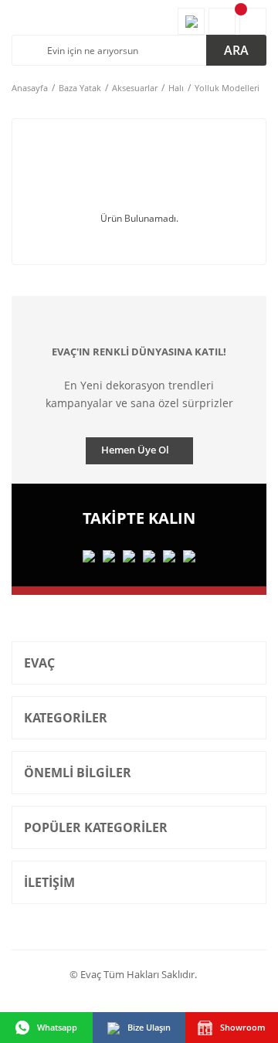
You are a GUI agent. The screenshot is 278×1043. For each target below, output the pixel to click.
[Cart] (252, 21)
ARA (236, 50)
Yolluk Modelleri (227, 87)
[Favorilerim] (191, 21)
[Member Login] (222, 21)
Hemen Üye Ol (135, 450)
